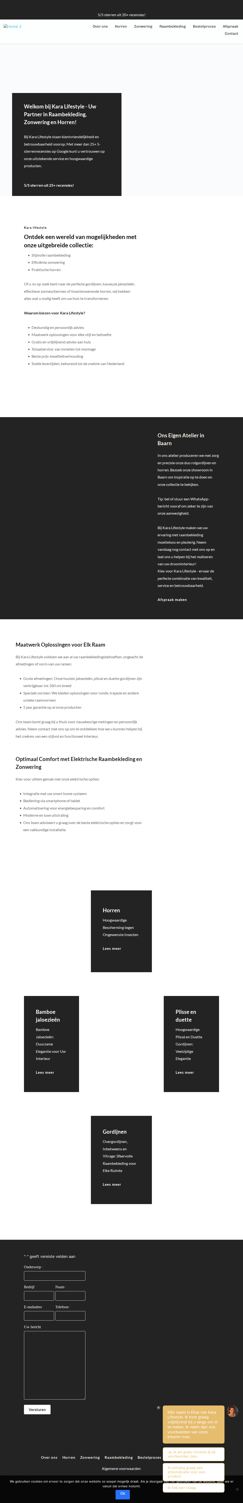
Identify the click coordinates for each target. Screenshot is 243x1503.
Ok (122, 1493)
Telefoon (63, 1307)
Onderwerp (33, 1267)
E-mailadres (34, 1307)
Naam (61, 1287)
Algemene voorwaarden (121, 1468)
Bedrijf (29, 1287)
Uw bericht (32, 1327)
